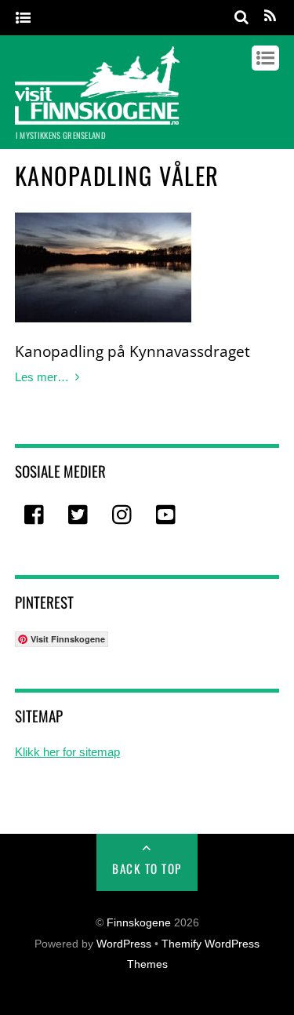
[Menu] (23, 18)
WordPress (123, 944)
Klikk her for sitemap (67, 752)
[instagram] (123, 515)
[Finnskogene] (97, 117)
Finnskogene (139, 923)
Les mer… (42, 377)
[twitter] (79, 515)
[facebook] (35, 515)
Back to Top (147, 868)
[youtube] (167, 515)
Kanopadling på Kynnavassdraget (132, 351)
